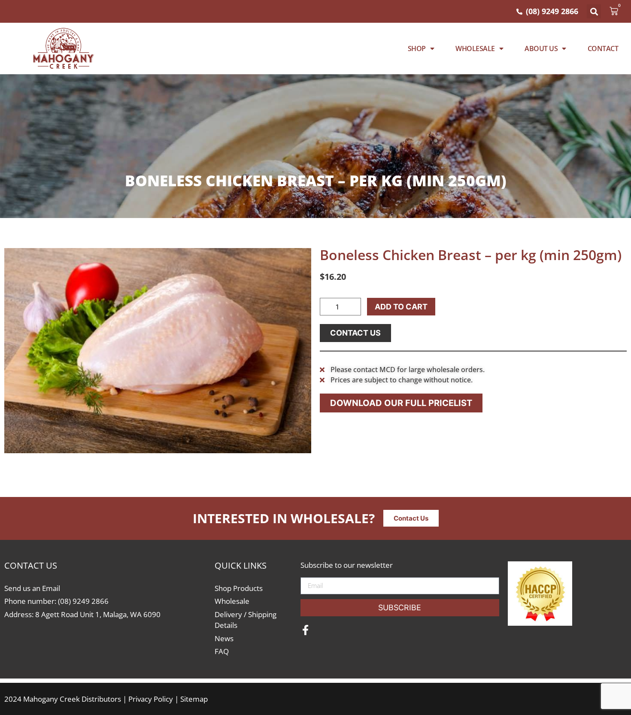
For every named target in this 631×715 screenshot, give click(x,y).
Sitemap (194, 699)
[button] (594, 11)
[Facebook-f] (305, 630)
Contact (603, 48)
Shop (417, 48)
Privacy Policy (150, 699)
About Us (541, 48)
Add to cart (401, 306)
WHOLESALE (475, 48)
